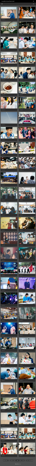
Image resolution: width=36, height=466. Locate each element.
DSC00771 (3, 185)
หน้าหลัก (2, 4)
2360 (17, 460)
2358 (12, 460)
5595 (27, 460)
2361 (20, 460)
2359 (14, 460)
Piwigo (20, 464)
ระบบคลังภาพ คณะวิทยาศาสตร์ (7, 1)
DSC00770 (3, 19)
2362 (23, 460)
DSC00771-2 (22, 170)
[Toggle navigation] (33, 1)
